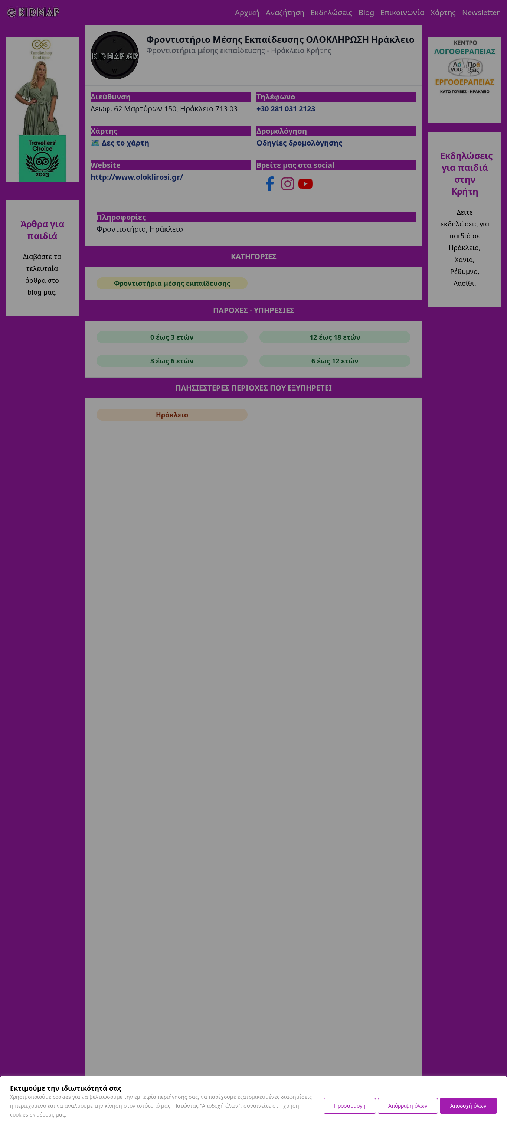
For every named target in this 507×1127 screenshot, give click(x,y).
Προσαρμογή (350, 1105)
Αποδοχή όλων (468, 1105)
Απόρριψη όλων (408, 1105)
